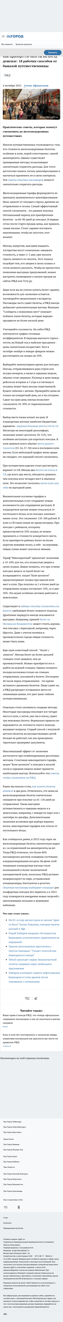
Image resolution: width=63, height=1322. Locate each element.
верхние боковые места (31, 426)
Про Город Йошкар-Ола (13, 1150)
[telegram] (37, 998)
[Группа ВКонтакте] (5, 1207)
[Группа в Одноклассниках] (19, 1207)
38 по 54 (53, 426)
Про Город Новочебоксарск (14, 1127)
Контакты (7, 1223)
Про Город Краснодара (12, 1191)
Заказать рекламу (24, 44)
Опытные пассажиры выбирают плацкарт (28, 887)
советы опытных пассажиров (25, 180)
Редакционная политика (13, 1228)
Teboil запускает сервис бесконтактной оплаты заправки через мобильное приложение (33, 964)
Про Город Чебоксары (12, 1122)
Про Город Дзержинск (12, 1179)
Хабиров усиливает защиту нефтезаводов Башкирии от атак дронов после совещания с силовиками (34, 977)
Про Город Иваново (11, 1144)
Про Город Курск (10, 1156)
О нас (5, 1218)
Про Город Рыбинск (11, 1162)
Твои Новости (9, 1167)
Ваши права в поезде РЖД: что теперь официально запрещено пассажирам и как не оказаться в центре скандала (31, 1021)
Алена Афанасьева (36, 85)
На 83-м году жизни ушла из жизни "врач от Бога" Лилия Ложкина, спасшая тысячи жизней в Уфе (34, 924)
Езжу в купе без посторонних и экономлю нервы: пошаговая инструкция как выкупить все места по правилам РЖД (30, 1040)
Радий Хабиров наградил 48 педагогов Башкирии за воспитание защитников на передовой (34, 938)
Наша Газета (8, 1139)
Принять (52, 52)
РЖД (7, 75)
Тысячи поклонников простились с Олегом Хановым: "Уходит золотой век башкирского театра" (32, 951)
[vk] (27, 998)
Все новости (7, 44)
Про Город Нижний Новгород (15, 1174)
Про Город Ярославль (12, 1132)
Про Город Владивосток (13, 1184)
